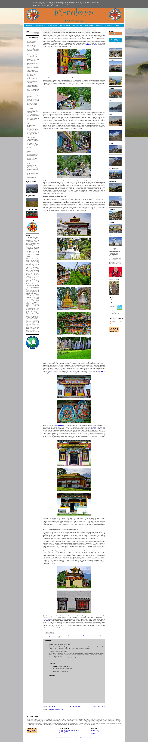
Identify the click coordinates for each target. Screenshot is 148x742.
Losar (48, 620)
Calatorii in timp (31, 250)
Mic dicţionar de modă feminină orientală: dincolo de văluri (32, 41)
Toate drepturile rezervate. (65, 732)
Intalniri (32, 287)
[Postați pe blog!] (48, 633)
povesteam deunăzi (96, 427)
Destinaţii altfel (89, 25)
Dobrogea (32, 269)
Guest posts (36, 277)
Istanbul (29, 289)
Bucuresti (34, 246)
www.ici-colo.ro (75, 730)
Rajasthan (35, 311)
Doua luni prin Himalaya (32, 270)
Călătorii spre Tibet (77, 25)
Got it (115, 4)
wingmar (80, 737)
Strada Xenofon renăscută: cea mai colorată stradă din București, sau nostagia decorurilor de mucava (33, 166)
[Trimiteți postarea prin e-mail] (58, 636)
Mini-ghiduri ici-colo (40, 25)
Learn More (107, 4)
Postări (113, 321)
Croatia (34, 263)
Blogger (90, 737)
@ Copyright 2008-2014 (65, 730)
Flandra (29, 277)
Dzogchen (28, 273)
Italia (35, 289)
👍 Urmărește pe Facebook (115, 39)
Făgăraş (27, 276)
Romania (29, 313)
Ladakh (28, 293)
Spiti (27, 324)
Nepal (37, 301)
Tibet (37, 324)
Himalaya (32, 282)
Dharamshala (35, 267)
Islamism (37, 287)
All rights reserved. (64, 731)
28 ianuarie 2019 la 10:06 (65, 666)
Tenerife (32, 324)
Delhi (36, 264)
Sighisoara (36, 321)
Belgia (27, 244)
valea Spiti (100, 371)
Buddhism (65, 635)
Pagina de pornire (74, 706)
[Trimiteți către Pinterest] (53, 633)
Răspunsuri (53, 663)
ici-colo (110, 299)
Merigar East (35, 295)
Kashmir (27, 291)
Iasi (35, 283)
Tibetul (93, 44)
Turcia (34, 327)
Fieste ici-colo (35, 276)
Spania (35, 322)
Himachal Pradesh (32, 280)
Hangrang (32, 279)
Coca (27, 263)
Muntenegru (28, 300)
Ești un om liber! (31, 137)
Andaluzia (30, 241)
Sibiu (32, 318)
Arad (36, 241)
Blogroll (117, 25)
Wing (36, 331)
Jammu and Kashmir (31, 290)
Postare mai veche (98, 706)
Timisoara (31, 325)
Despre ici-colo (108, 25)
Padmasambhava (58, 425)
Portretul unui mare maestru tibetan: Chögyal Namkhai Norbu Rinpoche (114, 254)
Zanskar (27, 332)
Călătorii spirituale (52, 25)
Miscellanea (30, 299)
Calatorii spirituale (82, 635)
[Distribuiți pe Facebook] (51, 633)
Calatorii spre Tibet (92, 635)
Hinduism (28, 283)
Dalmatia (28, 264)
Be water (34, 243)
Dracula (27, 271)
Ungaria (27, 330)
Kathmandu (34, 291)
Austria (27, 243)
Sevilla (27, 318)
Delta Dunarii (29, 266)
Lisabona (28, 294)
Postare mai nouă (49, 706)
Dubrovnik (34, 271)
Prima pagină (29, 25)
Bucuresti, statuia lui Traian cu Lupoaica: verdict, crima (32, 82)
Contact (93, 733)
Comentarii (113, 323)
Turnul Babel (99, 25)
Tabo (49, 373)
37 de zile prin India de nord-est (55, 635)
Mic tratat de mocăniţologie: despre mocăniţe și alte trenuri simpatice (32, 110)
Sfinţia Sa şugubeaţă (81, 373)
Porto (38, 306)
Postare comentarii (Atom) (56, 709)
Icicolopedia (29, 285)
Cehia (32, 258)
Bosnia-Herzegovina (35, 244)
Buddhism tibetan (73, 635)
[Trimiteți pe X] (49, 633)
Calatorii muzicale (31, 251)
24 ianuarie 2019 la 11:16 (64, 644)
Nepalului (87, 44)
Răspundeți (51, 660)
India (99, 635)
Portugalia (30, 308)
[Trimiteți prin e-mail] (46, 633)
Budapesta (28, 247)
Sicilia (37, 318)
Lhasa (35, 293)
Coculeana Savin (53, 644)
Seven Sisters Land (32, 317)
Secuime (37, 316)
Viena (33, 330)
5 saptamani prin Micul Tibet (32, 239)
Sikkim (88, 43)
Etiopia (35, 274)
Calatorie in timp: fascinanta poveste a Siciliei (32, 125)
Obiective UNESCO (65, 25)
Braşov (28, 246)
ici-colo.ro (55, 666)
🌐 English (115, 33)
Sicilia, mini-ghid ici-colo (33, 55)
